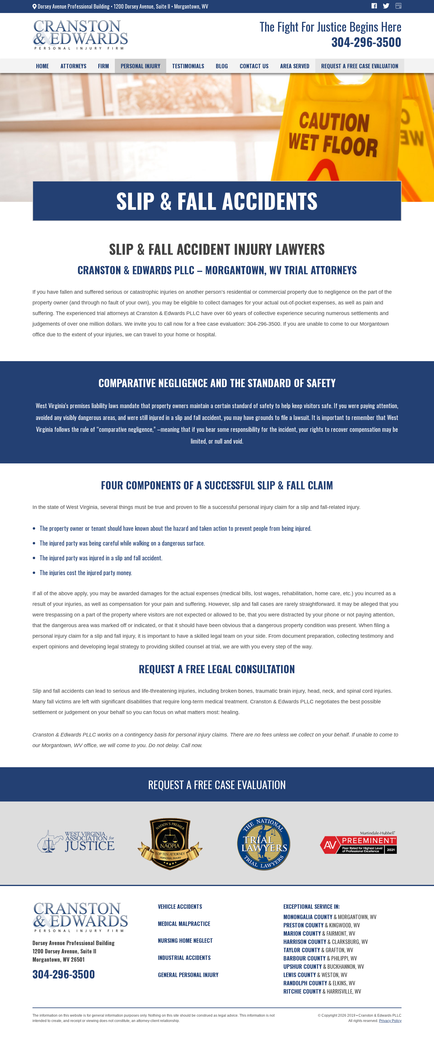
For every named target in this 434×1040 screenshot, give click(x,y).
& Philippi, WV (320, 958)
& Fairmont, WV (319, 933)
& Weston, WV (315, 975)
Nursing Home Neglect (185, 940)
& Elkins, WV (319, 983)
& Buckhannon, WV (323, 966)
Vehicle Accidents (180, 906)
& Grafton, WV (318, 950)
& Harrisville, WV (322, 991)
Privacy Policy (390, 1021)
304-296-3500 (366, 42)
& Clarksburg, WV (325, 941)
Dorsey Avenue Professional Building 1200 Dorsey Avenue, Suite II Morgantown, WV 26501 (73, 951)
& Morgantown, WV (329, 917)
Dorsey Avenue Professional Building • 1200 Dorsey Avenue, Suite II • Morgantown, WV (122, 6)
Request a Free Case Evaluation (217, 784)
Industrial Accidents (184, 957)
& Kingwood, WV (321, 925)
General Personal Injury (188, 975)
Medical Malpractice (184, 923)
